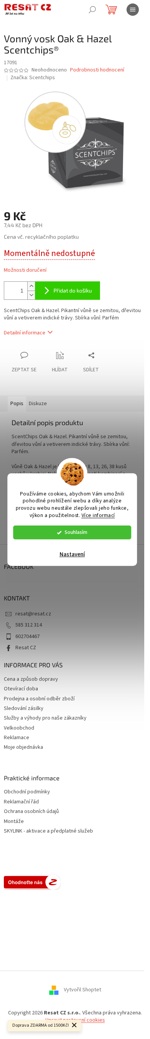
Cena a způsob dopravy (31, 679)
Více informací (98, 515)
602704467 (27, 636)
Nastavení (72, 554)
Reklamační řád (21, 802)
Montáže (14, 821)
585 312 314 (28, 625)
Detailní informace (24, 333)
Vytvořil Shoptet (82, 990)
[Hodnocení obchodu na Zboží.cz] (32, 882)
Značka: (32, 77)
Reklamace (16, 737)
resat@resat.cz (33, 614)
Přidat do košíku (72, 290)
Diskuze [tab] (38, 403)
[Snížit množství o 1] (31, 295)
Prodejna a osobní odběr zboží (39, 699)
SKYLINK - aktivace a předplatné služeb (48, 831)
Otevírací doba (21, 689)
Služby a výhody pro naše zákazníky (45, 718)
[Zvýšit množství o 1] (31, 286)
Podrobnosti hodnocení (97, 70)
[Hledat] (92, 9)
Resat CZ (25, 648)
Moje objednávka (23, 747)
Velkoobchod (19, 728)
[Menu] (132, 9)
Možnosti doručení (25, 270)
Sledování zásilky (23, 708)
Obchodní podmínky (27, 792)
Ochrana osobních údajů (31, 811)
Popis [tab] (16, 403)
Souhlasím (76, 532)
